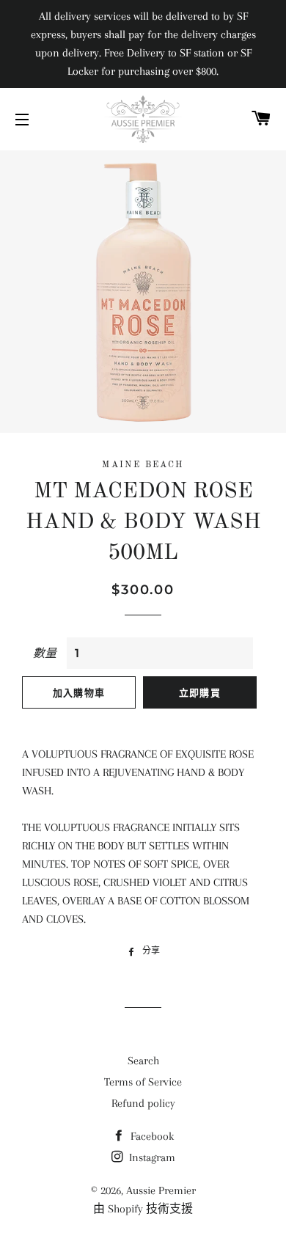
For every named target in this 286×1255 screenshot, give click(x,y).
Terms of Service (143, 1081)
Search (143, 1060)
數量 (44, 653)
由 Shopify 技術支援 (143, 1208)
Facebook (151, 1136)
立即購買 (200, 692)
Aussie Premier (161, 1190)
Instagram (150, 1157)
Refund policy (143, 1103)
